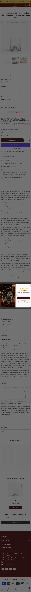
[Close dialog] (30, 285)
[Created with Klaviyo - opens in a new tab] (15, 307)
